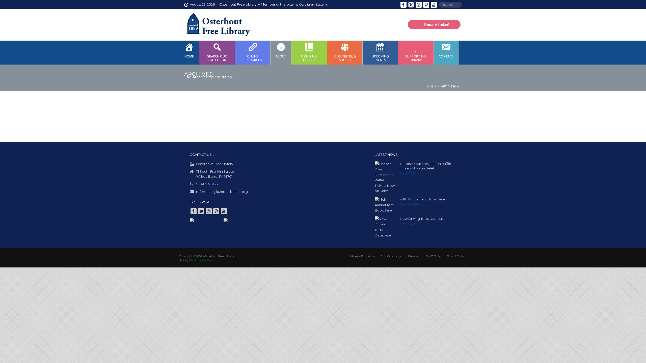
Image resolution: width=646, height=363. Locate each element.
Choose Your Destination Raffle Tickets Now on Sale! (425, 166)
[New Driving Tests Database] (385, 227)
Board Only (455, 256)
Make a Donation (362, 256)
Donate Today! (436, 24)
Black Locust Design (202, 260)
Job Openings (391, 256)
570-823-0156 (207, 184)
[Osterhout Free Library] (215, 25)
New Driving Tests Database (423, 219)
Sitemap (414, 256)
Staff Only (433, 256)
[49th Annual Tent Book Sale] (385, 205)
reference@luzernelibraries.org (222, 192)
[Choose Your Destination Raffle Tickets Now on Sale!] (385, 177)
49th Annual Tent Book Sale (422, 199)
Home (432, 86)
